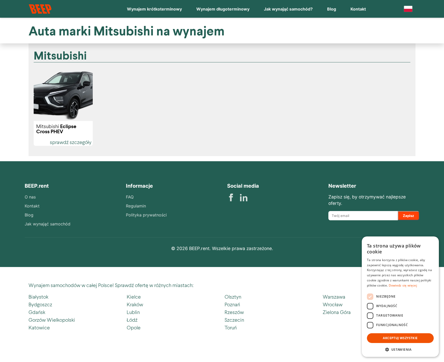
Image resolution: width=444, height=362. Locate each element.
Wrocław (333, 304)
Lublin (133, 312)
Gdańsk (37, 312)
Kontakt (358, 9)
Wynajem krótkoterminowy (154, 9)
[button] (400, 349)
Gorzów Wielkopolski (52, 320)
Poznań (232, 304)
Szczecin (234, 320)
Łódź (132, 320)
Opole (134, 327)
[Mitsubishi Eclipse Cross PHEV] (63, 95)
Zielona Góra (337, 312)
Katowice (39, 327)
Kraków (135, 304)
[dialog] (400, 296)
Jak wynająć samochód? (288, 9)
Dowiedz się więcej (403, 285)
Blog (331, 9)
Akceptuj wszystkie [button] (400, 338)
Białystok (38, 296)
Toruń (231, 327)
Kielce (134, 296)
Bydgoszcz (40, 304)
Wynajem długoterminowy (222, 9)
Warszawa (334, 296)
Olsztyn (233, 296)
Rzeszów (234, 312)
